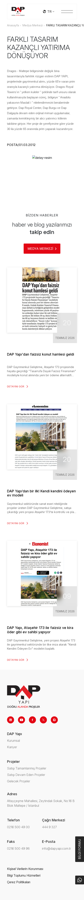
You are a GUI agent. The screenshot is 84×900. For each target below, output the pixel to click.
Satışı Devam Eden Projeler (26, 775)
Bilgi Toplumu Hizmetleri (23, 875)
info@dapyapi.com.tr (56, 848)
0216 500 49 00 (18, 827)
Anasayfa (13, 25)
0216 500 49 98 (18, 848)
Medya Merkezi (32, 25)
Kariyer (12, 747)
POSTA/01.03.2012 (21, 145)
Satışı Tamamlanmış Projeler (26, 768)
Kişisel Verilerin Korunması (25, 869)
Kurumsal (13, 741)
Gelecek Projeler (18, 781)
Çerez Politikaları (18, 882)
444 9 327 (49, 827)
